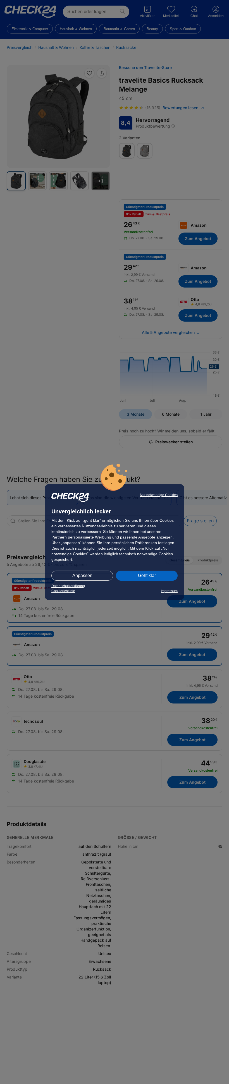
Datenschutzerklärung (68, 586)
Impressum (169, 591)
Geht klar (147, 575)
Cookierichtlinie (63, 591)
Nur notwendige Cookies (159, 495)
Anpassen (82, 575)
